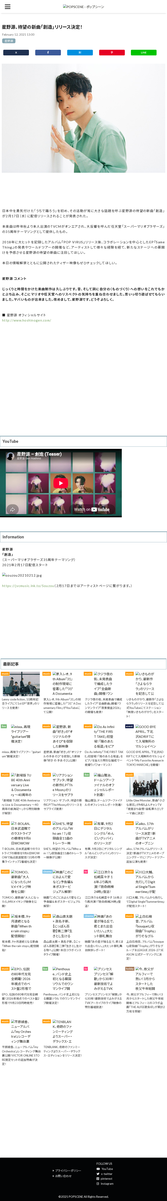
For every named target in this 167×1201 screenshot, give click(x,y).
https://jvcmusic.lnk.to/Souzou (28, 586)
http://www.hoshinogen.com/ (26, 320)
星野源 (9, 41)
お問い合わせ (63, 1176)
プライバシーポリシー (68, 1170)
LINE (144, 52)
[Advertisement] (83, 190)
